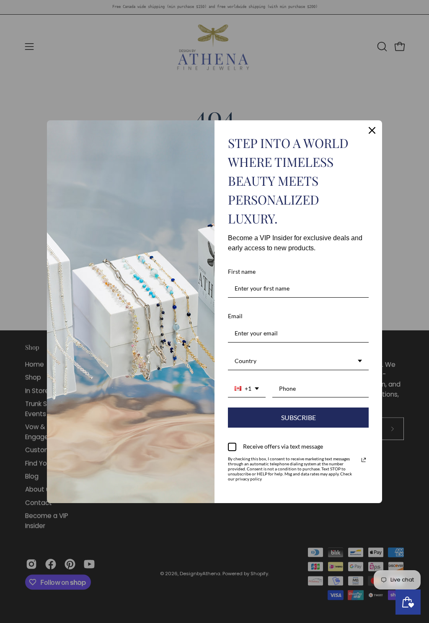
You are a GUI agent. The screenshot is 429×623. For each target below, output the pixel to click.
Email (235, 315)
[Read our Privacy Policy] (364, 460)
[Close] (372, 130)
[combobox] (298, 361)
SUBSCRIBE (298, 417)
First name (242, 271)
